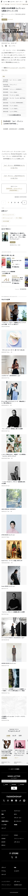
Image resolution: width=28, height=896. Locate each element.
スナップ (3, 828)
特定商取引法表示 (18, 884)
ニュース (5, 1)
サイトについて (4, 835)
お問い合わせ (17, 841)
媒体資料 (3, 841)
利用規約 (16, 835)
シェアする (13, 45)
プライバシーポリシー (19, 838)
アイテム (3, 871)
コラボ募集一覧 (6, 273)
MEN (6, 784)
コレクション (17, 810)
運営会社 (3, 845)
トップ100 (3, 824)
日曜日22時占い (5, 821)
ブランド (3, 867)
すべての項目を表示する (15, 115)
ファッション (13, 4)
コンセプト (16, 871)
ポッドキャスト (17, 821)
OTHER (22, 784)
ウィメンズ (19, 4)
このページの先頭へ (15, 769)
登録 (14, 788)
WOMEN (14, 784)
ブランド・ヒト (22, 1)
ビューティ (12, 1)
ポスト (15, 814)
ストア (17, 1)
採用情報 (3, 838)
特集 (9, 1)
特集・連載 (7, 4)
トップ (2, 4)
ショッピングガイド (5, 881)
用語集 (15, 824)
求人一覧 (12, 255)
